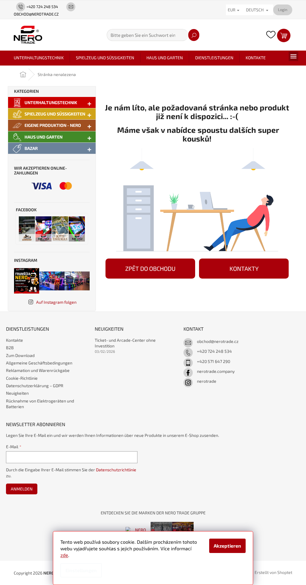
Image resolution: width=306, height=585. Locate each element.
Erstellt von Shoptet (273, 572)
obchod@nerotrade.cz (217, 341)
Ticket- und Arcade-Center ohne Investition (125, 343)
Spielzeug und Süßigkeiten (55, 113)
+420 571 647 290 (213, 361)
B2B (10, 347)
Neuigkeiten (17, 393)
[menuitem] (39, 58)
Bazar (31, 148)
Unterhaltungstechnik (51, 102)
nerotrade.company (216, 371)
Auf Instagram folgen (56, 302)
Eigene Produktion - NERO (53, 125)
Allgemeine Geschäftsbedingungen (39, 362)
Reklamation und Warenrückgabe (38, 370)
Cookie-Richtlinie (22, 378)
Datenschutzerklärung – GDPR (34, 385)
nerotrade (206, 381)
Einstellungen (81, 570)
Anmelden (22, 488)
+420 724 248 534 (214, 351)
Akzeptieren (227, 545)
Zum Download (20, 355)
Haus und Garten (43, 136)
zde (64, 555)
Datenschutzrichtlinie (116, 469)
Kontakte (14, 340)
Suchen (193, 35)
